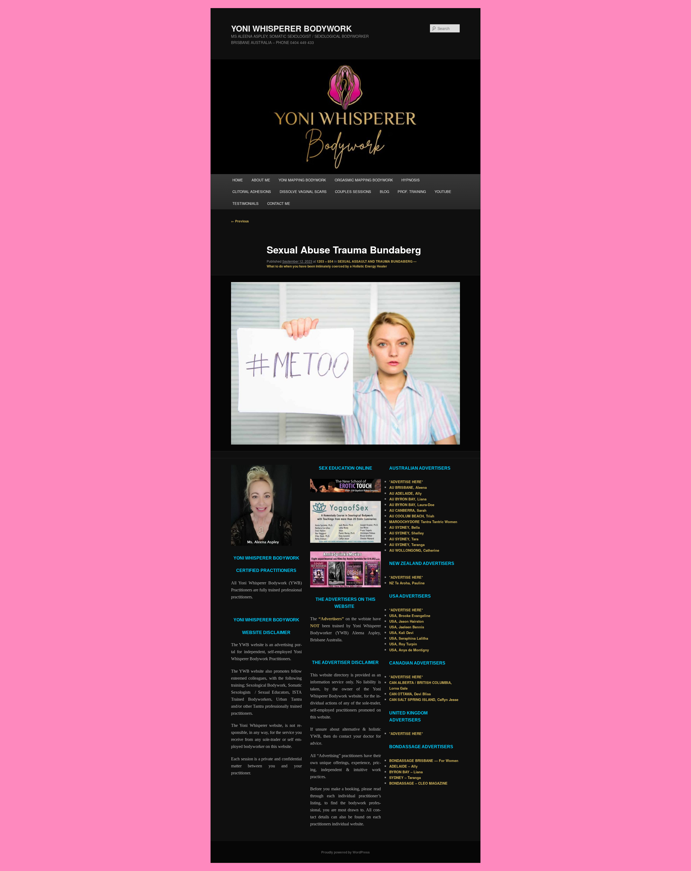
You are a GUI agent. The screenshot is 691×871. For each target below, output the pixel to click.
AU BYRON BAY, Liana (407, 498)
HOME (237, 179)
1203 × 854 (325, 261)
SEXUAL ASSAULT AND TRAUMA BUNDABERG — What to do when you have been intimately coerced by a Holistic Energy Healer (341, 264)
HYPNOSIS (410, 179)
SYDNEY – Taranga (405, 777)
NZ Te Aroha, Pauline (407, 582)
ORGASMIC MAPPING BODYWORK (364, 179)
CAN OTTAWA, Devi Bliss (410, 693)
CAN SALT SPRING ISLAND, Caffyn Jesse (423, 699)
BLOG (384, 191)
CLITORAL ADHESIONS (251, 191)
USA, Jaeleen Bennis (406, 626)
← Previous (240, 221)
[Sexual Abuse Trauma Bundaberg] (345, 363)
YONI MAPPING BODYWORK (302, 179)
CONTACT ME (278, 203)
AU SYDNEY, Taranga (407, 544)
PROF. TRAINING (412, 191)
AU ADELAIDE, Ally (405, 493)
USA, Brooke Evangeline (409, 615)
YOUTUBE (443, 191)
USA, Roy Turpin (403, 643)
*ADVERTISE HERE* (406, 481)
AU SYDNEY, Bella (404, 527)
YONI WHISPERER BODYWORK (291, 28)
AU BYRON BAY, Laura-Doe (411, 504)
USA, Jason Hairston (406, 621)
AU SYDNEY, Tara (403, 538)
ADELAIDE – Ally (403, 766)
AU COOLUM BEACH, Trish (411, 515)
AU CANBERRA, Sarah (407, 510)
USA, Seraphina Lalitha (408, 638)
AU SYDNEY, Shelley (406, 533)
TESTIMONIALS (245, 203)
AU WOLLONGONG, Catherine (414, 550)
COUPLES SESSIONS (353, 191)
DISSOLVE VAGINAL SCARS (303, 191)
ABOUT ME (261, 179)
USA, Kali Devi (401, 632)
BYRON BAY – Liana (406, 771)
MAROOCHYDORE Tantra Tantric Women (423, 521)
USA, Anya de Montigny (409, 649)
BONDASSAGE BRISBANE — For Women (423, 760)
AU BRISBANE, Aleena (408, 487)
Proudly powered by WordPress (345, 852)
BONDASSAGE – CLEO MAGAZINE (418, 783)
